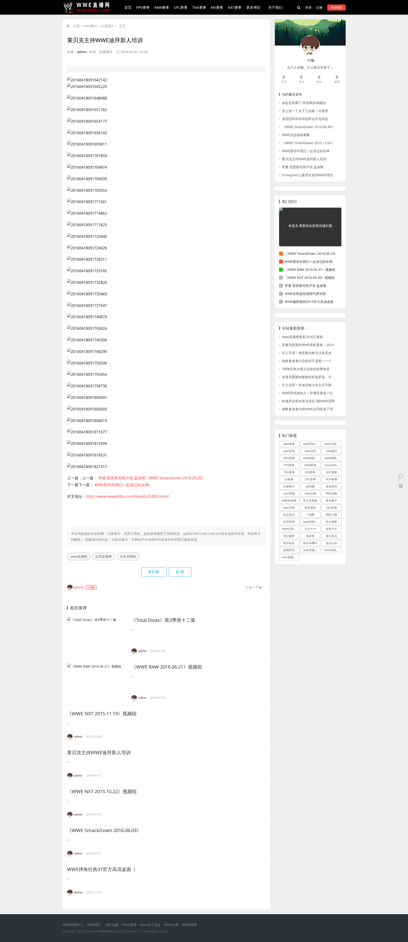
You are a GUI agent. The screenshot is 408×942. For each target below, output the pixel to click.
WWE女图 (171, 924)
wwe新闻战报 (311, 522)
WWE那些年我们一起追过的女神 (121, 484)
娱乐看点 (331, 536)
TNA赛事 (199, 7)
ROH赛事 (331, 479)
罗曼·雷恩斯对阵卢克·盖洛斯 (302, 167)
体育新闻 (289, 522)
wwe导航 (289, 508)
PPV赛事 (143, 7)
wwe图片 (90, 26)
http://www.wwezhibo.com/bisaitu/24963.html (127, 496)
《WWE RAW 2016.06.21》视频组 (166, 667)
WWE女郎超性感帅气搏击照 (305, 293)
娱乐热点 (289, 515)
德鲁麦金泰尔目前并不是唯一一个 (307, 361)
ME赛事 (217, 7)
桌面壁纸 (331, 486)
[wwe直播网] (87, 11)
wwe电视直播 (333, 458)
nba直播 (331, 508)
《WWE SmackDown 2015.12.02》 (308, 143)
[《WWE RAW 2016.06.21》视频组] (97, 682)
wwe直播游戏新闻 (311, 550)
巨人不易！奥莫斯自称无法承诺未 (307, 353)
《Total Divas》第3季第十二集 (163, 620)
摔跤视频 (289, 458)
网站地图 (331, 493)
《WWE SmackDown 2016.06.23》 (311, 253)
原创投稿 (336, 7)
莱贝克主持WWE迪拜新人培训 (99, 752)
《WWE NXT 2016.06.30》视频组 (310, 277)
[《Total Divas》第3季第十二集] (97, 635)
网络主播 (331, 515)
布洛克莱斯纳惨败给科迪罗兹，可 (307, 377)
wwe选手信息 (150, 924)
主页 (76, 26)
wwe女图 (310, 493)
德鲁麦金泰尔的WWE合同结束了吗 (307, 409)
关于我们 (275, 7)
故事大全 (331, 529)
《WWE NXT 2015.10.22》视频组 (102, 791)
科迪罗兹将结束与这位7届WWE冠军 (308, 401)
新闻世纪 (289, 550)
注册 (319, 7)
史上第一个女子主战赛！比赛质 (305, 111)
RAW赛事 (161, 7)
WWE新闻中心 (73, 924)
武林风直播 (289, 500)
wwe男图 (289, 493)
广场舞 (310, 515)
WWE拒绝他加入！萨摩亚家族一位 (307, 393)
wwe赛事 (289, 444)
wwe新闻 (289, 451)
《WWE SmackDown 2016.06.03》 (104, 830)
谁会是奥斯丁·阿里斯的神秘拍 (304, 102)
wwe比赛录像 (290, 529)
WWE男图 (189, 924)
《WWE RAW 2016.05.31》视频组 (310, 269)
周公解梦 (289, 536)
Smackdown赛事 (333, 465)
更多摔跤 (253, 7)
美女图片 (331, 500)
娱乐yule (331, 543)
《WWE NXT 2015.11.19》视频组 (102, 713)
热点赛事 (331, 522)
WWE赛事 (129, 924)
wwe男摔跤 (310, 444)
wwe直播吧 (289, 557)
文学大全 (310, 529)
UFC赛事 (180, 7)
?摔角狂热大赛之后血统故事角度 (306, 369)
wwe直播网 (78, 556)
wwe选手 (310, 451)
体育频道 (310, 508)
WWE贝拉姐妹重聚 (296, 135)
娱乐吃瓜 (289, 543)
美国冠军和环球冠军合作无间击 (305, 119)
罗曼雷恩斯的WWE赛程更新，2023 (308, 345)
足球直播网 (103, 556)
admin (82, 52)
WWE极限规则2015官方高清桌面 (309, 301)
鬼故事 (310, 536)
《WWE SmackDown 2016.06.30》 (308, 127)
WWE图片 (94, 924)
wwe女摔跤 (331, 444)
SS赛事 (289, 479)
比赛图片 (107, 26)
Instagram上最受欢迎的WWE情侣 (307, 175)
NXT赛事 (235, 7)
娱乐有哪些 (310, 543)
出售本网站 (128, 556)
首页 (128, 7)
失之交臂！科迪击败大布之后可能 (307, 385)
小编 (310, 60)
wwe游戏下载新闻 (333, 550)
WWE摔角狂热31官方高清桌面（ (101, 869)
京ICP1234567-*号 (131, 931)
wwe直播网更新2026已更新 (302, 337)
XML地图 (149, 931)
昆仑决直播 (310, 500)
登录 (308, 7)
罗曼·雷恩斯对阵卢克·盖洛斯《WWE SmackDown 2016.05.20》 (151, 478)
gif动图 (310, 486)
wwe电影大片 (311, 458)
